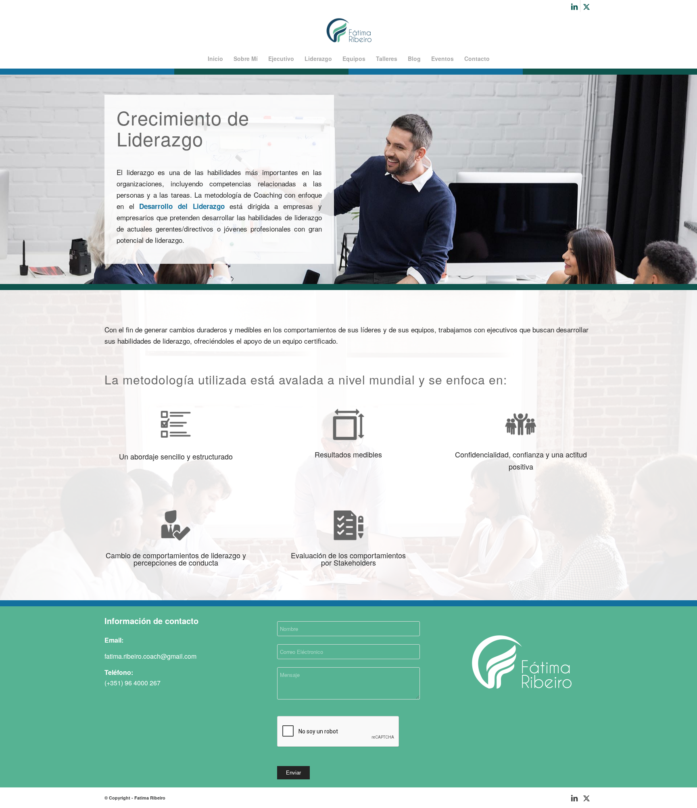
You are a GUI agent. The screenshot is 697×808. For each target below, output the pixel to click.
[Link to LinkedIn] (574, 6)
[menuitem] (215, 58)
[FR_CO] (348, 30)
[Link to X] (586, 6)
